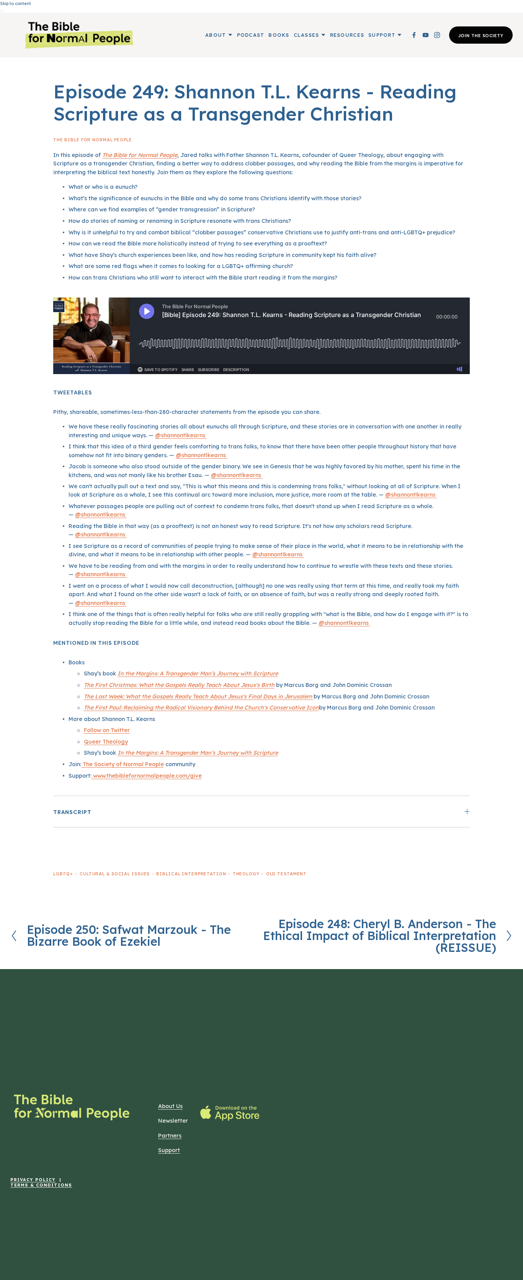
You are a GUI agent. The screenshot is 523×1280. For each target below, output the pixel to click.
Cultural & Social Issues (115, 873)
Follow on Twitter (107, 730)
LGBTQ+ (63, 873)
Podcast (251, 35)
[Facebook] (414, 35)
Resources (347, 35)
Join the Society (480, 35)
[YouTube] (425, 35)
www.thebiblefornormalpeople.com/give (147, 775)
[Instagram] (437, 35)
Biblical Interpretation (191, 873)
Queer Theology (106, 741)
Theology (246, 873)
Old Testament (286, 873)
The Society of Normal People (122, 764)
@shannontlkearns (181, 435)
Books (278, 35)
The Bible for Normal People (92, 139)
